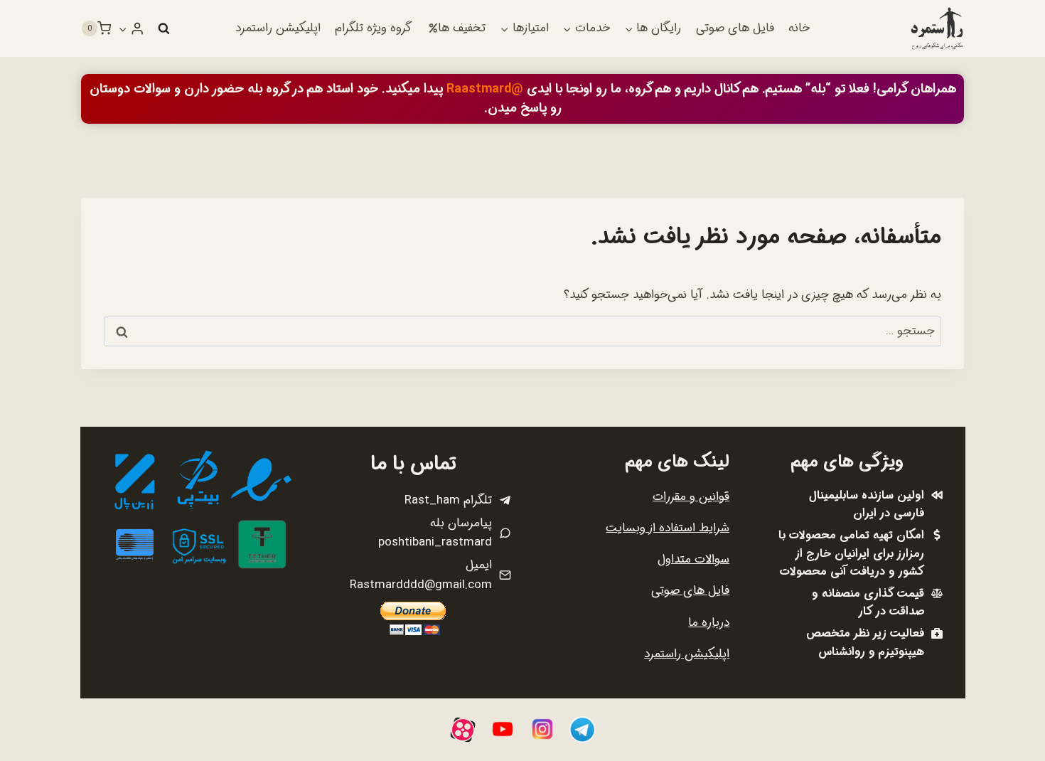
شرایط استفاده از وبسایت (667, 528)
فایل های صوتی (735, 28)
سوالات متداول (693, 559)
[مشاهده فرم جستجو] (163, 28)
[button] (123, 28)
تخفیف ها (462, 28)
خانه (799, 28)
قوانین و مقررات (691, 496)
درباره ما (708, 622)
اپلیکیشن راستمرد (278, 28)
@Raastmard (484, 89)
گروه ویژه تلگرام (373, 28)
